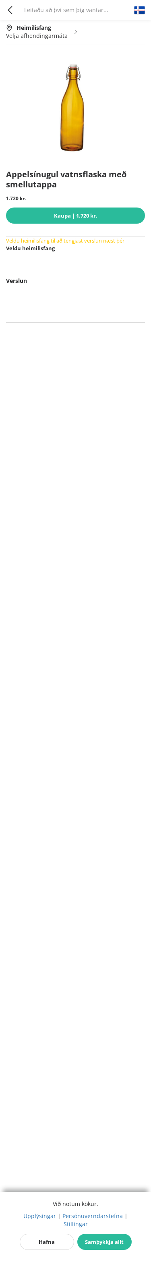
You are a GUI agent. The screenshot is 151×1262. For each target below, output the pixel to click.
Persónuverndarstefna (92, 1216)
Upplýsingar (39, 1216)
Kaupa (75, 215)
